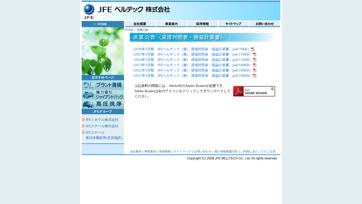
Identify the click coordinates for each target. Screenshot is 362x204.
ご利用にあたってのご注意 (258, 151)
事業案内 (150, 151)
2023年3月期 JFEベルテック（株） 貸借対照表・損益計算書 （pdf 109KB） (193, 65)
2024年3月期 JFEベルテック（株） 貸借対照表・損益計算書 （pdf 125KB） (193, 60)
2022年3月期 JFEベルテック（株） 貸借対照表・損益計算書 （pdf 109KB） (193, 70)
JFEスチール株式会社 (102, 126)
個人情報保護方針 (226, 151)
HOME (129, 29)
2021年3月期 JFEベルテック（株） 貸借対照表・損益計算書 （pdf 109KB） (193, 76)
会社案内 (136, 151)
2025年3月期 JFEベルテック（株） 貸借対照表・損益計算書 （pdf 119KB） (193, 54)
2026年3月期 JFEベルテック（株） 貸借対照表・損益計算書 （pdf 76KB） (192, 49)
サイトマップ (182, 151)
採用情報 (165, 151)
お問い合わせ (202, 151)
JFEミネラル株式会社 (102, 120)
